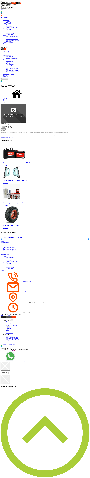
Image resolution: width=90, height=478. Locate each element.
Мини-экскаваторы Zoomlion (12, 40)
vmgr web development (5, 315)
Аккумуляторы (9, 29)
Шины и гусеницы (10, 33)
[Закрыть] (5, 366)
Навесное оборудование (8, 42)
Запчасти (5, 28)
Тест (7, 37)
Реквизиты (8, 22)
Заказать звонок (4, 47)
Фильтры (8, 31)
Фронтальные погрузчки (11, 325)
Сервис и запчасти (5, 242)
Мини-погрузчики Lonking (12, 36)
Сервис (4, 256)
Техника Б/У (8, 41)
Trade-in (5, 43)
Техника (5, 35)
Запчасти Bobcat (9, 34)
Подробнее (5, 165)
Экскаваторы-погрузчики (11, 258)
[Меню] (1, 1)
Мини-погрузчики (10, 24)
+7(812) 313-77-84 (4, 17)
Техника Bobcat (9, 336)
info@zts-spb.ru (4, 9)
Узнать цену (3, 129)
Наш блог (8, 21)
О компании (6, 20)
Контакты (5, 45)
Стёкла (7, 30)
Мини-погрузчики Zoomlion (12, 39)
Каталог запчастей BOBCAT (7, 137)
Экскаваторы (9, 26)
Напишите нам (24, 349)
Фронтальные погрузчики (12, 27)
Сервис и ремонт (7, 23)
